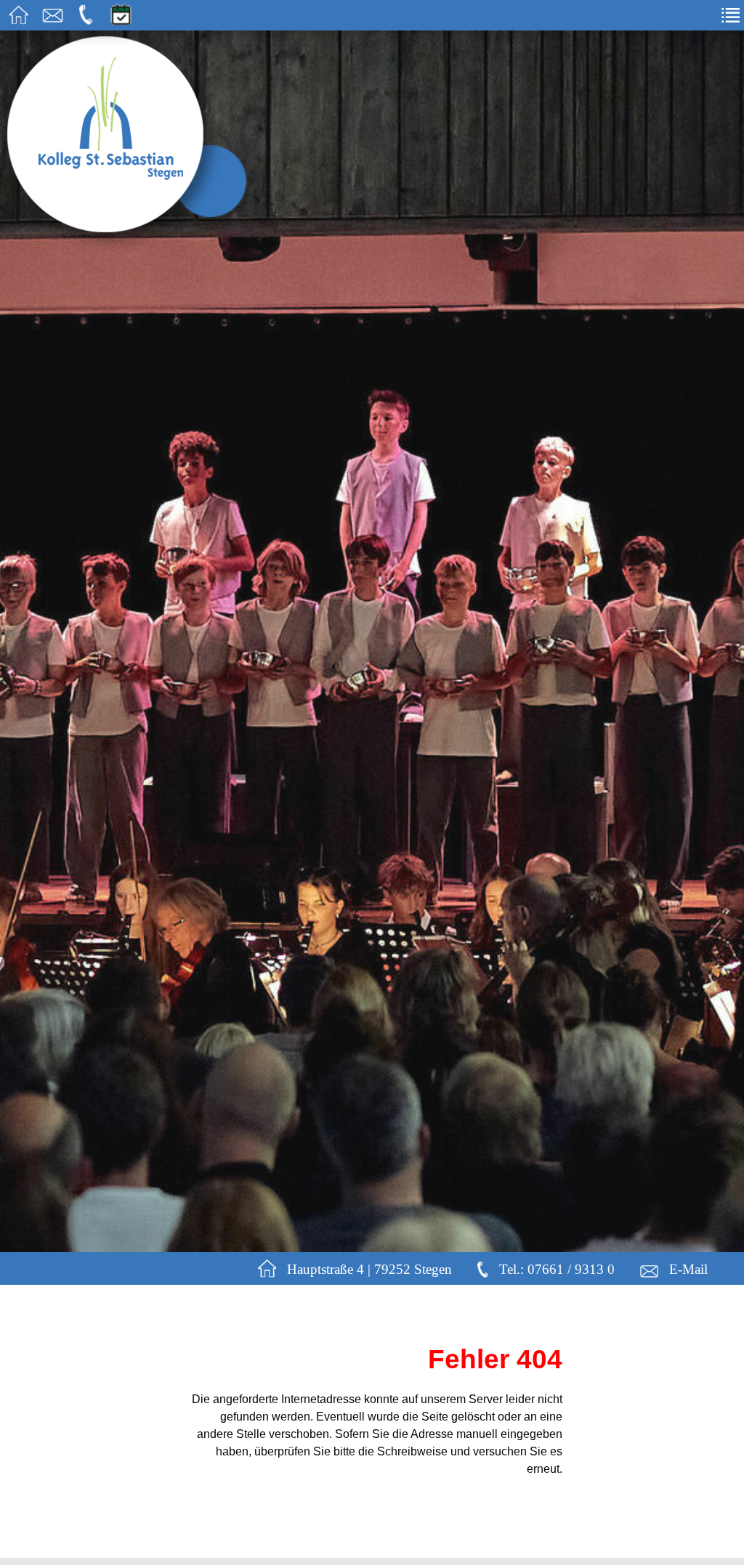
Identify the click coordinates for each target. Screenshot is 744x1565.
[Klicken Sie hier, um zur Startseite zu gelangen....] (18, 21)
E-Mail (688, 1270)
